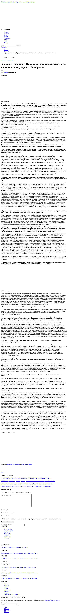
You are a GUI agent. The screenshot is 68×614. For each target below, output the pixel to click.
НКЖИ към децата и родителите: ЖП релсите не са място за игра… (20, 558)
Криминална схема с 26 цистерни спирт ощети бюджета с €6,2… (19, 553)
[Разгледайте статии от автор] (4, 471)
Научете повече (55, 600)
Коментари (7, 38)
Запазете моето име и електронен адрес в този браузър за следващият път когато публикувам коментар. (31, 519)
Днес (5, 41)
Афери (6, 36)
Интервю (6, 39)
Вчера (5, 42)
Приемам (47, 600)
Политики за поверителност (12, 594)
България (6, 33)
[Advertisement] (34, 15)
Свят (5, 35)
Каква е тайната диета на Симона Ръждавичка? (14, 547)
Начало (6, 32)
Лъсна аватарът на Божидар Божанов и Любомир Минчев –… (18, 567)
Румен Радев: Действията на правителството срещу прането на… (19, 572)
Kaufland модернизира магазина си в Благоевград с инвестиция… (19, 578)
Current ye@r (5, 525)
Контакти (6, 593)
